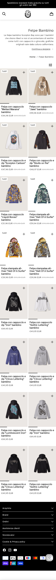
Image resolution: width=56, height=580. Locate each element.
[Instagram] (10, 550)
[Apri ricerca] (4, 13)
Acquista (6, 508)
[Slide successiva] (52, 4)
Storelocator (8, 535)
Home (32, 57)
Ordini (5, 521)
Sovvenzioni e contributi (39, 575)
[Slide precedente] (3, 4)
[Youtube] (15, 550)
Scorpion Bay (19, 575)
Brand (5, 515)
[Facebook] (4, 550)
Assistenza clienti (11, 528)
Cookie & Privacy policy (13, 541)
